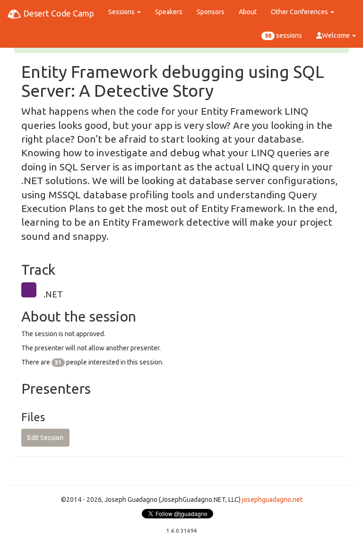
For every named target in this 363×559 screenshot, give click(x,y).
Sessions (122, 12)
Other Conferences (300, 12)
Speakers (168, 12)
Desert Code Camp (57, 13)
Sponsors (211, 12)
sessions (283, 35)
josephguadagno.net (272, 499)
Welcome (336, 35)
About (248, 12)
